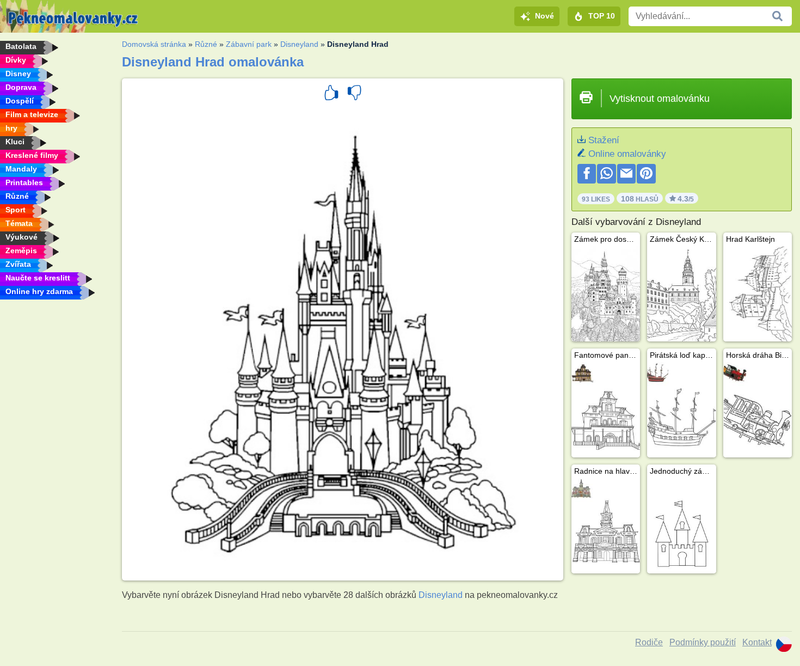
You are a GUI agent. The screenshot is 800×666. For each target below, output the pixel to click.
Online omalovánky (627, 154)
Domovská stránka (154, 44)
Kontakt (757, 642)
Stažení (603, 140)
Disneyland (299, 44)
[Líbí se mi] (331, 94)
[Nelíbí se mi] (354, 94)
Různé (206, 44)
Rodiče (649, 642)
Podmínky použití (702, 642)
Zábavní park (249, 44)
